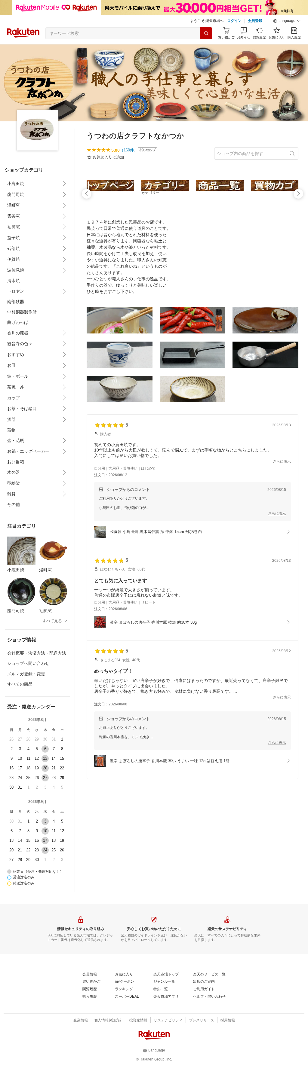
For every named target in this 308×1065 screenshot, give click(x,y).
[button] (287, 21)
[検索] (206, 33)
